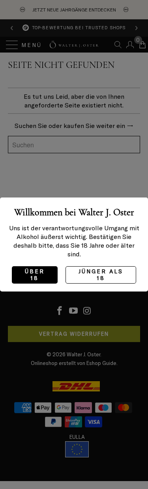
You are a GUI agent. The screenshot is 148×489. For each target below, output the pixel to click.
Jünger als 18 (101, 274)
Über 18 (35, 274)
